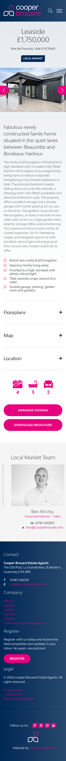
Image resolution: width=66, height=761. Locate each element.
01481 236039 (19, 580)
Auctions (10, 614)
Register (17, 658)
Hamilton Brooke (41, 748)
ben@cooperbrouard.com (38, 527)
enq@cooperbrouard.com (28, 584)
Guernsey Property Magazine (24, 623)
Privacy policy (13, 690)
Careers (9, 618)
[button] (61, 90)
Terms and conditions (19, 699)
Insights (9, 605)
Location (13, 358)
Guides (9, 610)
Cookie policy (13, 694)
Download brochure (33, 425)
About (8, 601)
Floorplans (15, 312)
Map (8, 335)
